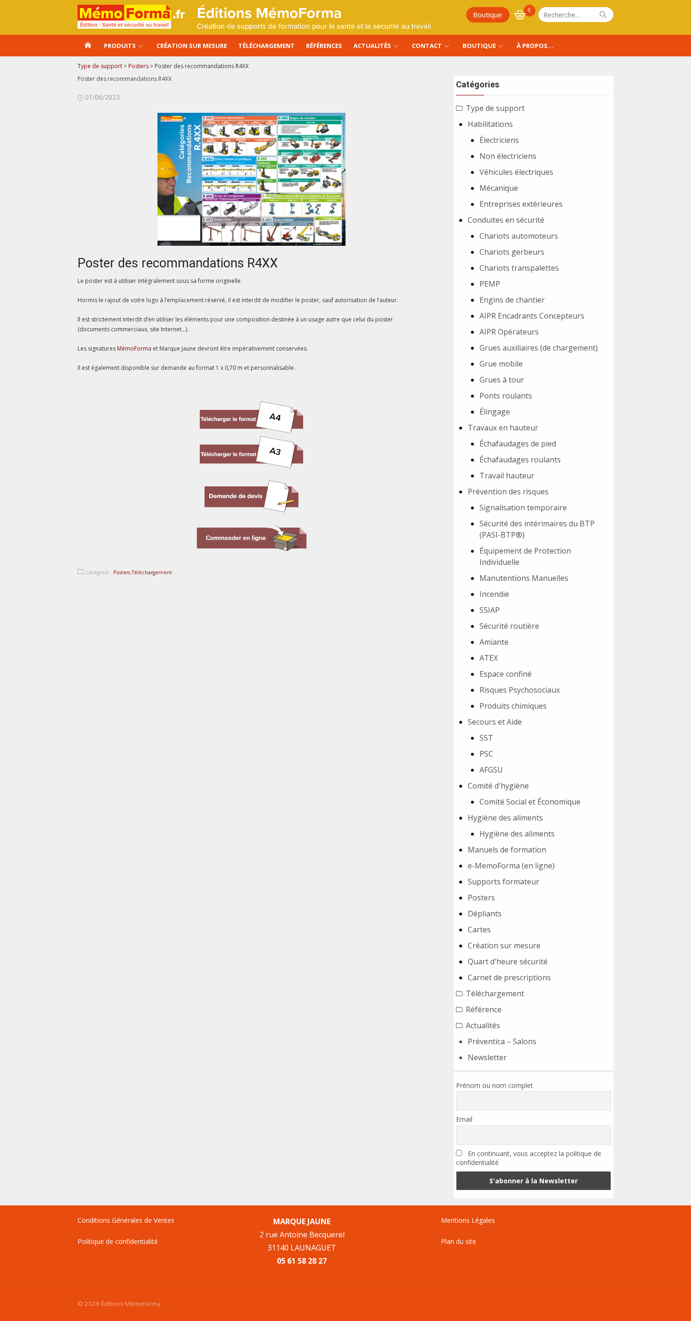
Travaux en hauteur (503, 427)
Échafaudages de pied (517, 443)
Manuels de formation (507, 849)
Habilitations (490, 124)
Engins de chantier (512, 300)
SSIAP (489, 610)
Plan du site (458, 1241)
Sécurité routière (509, 626)
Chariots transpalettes (519, 268)
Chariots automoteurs (518, 236)
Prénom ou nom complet (494, 1085)
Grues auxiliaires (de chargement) (538, 348)
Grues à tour (501, 380)
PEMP (489, 284)
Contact (427, 45)
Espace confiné (505, 674)
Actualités (372, 45)
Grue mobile (501, 364)
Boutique (487, 14)
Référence (484, 1009)
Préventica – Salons (502, 1041)
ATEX (488, 658)
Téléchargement (266, 45)
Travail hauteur (506, 475)
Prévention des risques (508, 491)
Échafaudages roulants (520, 459)
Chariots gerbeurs (511, 252)
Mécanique (498, 188)
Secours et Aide (495, 722)
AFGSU (491, 770)
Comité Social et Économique (530, 802)
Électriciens (499, 140)
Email (464, 1119)
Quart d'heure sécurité (508, 961)
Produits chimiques (513, 706)
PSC (486, 754)
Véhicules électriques (516, 172)
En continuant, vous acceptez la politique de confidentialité (528, 1158)
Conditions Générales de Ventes (126, 1220)
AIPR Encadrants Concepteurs (531, 316)
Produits (120, 45)
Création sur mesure (192, 45)
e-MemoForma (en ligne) (511, 865)
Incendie (494, 594)
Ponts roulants (505, 396)
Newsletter (487, 1057)
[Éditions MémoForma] (88, 45)
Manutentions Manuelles (523, 578)
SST (486, 738)
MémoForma (134, 348)
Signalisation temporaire (523, 507)
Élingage (494, 411)
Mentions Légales (468, 1220)
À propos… (535, 45)
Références (324, 45)
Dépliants (485, 913)
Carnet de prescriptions (509, 977)
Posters (121, 572)
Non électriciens (507, 156)
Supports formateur (503, 881)
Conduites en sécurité (506, 220)
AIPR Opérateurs (509, 332)
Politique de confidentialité (118, 1241)
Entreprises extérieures (521, 204)
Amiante (494, 642)
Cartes (479, 929)
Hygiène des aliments (505, 818)
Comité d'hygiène (498, 786)
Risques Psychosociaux (519, 690)
